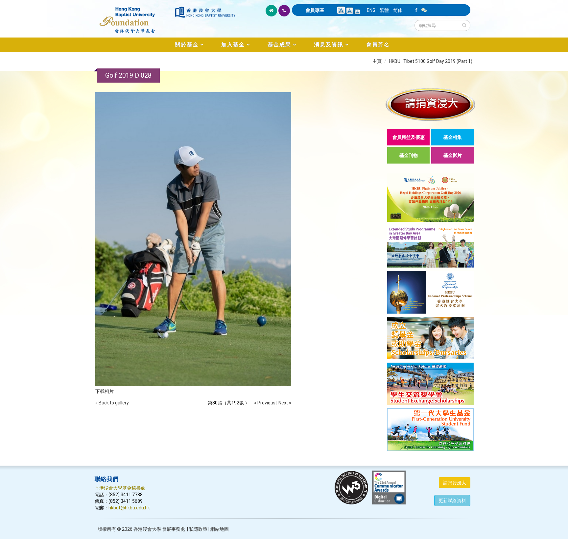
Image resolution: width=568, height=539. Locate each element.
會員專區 (315, 10)
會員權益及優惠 (408, 137)
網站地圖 (219, 529)
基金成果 (279, 44)
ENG (371, 10)
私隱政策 (198, 529)
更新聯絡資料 (452, 500)
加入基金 (233, 44)
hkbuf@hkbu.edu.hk (129, 507)
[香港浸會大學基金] (134, 16)
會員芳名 (378, 44)
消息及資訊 (328, 44)
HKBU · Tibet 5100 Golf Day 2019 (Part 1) (430, 61)
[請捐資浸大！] (430, 104)
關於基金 (187, 44)
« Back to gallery (112, 402)
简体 (397, 10)
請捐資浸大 (454, 482)
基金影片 (452, 155)
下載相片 (104, 391)
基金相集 (452, 137)
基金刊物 (408, 155)
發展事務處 (173, 529)
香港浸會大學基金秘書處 (120, 488)
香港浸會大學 (147, 529)
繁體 (384, 10)
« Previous (264, 402)
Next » (284, 402)
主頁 (377, 61)
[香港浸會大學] (205, 12)
